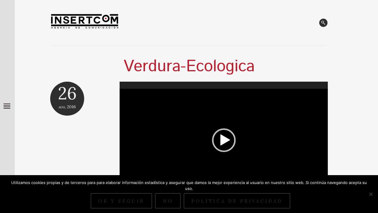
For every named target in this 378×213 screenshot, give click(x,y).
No (168, 201)
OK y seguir (121, 201)
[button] (224, 140)
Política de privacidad (237, 201)
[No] (371, 194)
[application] (224, 140)
